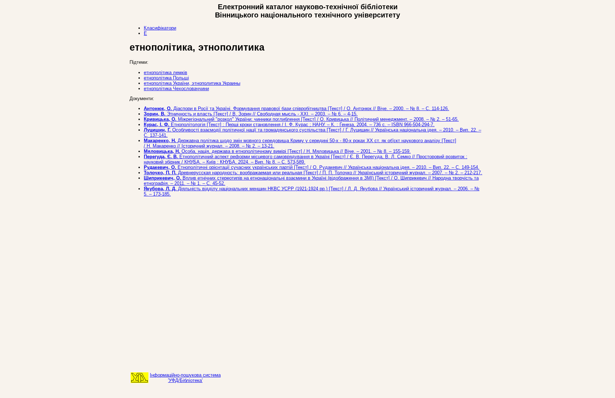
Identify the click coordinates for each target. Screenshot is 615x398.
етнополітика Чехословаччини (176, 88)
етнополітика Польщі (166, 78)
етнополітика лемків (165, 72)
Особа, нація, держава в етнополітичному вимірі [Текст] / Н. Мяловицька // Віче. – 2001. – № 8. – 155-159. (277, 151)
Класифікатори (160, 28)
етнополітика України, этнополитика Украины (192, 83)
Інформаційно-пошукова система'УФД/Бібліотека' (185, 377)
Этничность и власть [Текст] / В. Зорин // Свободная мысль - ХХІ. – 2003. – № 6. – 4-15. (251, 114)
